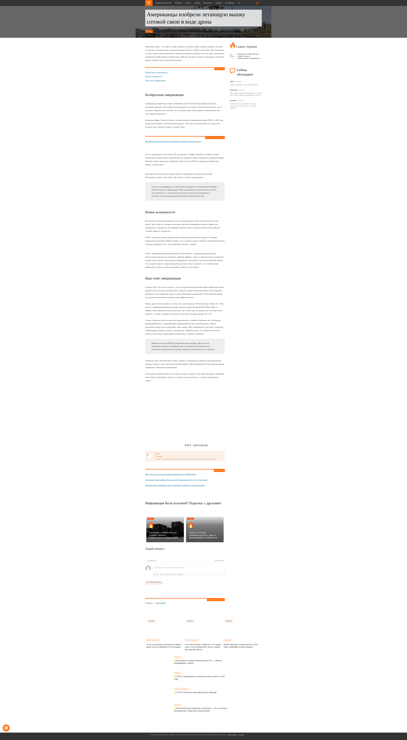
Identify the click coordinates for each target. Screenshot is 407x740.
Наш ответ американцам (155, 80)
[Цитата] (172, 574)
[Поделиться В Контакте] (167, 509)
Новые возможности (153, 76)
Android (177, 689)
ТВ (239, 2)
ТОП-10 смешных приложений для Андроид (196, 692)
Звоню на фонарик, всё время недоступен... (244, 85)
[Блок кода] (175, 574)
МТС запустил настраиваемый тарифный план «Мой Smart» (171, 474)
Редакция (241, 735)
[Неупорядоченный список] (169, 574)
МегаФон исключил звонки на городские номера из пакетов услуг (173, 141)
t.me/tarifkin (161, 603)
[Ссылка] (178, 574)
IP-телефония (229, 2)
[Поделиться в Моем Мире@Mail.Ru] (155, 509)
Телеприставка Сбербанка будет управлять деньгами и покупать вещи (175, 485)
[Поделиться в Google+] (151, 509)
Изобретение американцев (156, 72)
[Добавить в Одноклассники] (159, 509)
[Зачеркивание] (163, 574)
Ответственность (232, 735)
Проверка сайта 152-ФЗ (163, 2)
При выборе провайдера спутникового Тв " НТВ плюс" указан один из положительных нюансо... (246, 94)
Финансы (218, 2)
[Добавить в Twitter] (163, 509)
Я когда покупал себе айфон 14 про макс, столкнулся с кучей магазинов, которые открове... (243, 106)
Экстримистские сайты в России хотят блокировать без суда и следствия (176, 480)
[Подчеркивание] (160, 574)
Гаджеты (197, 2)
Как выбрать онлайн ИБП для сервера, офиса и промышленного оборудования (248, 56)
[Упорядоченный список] (166, 574)
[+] (182, 574)
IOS (148, 640)
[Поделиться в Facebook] (147, 509)
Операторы (178, 2)
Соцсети (188, 2)
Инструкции (208, 2)
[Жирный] (154, 574)
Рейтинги (177, 657)
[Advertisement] (161, 398)
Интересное (150, 35)
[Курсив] (157, 574)
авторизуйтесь (219, 560)
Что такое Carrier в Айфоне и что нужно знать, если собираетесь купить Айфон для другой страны (203, 647)
